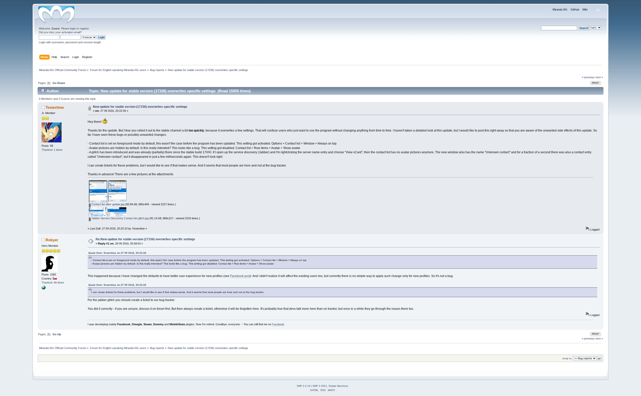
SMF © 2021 (319, 385)
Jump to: (567, 358)
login (73, 28)
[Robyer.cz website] (44, 288)
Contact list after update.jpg (107, 204)
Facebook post (240, 276)
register (84, 28)
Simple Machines (338, 385)
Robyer (52, 240)
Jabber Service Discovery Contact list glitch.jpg (120, 218)
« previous (588, 77)
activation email (71, 32)
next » (599, 77)
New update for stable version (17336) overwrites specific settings (140, 106)
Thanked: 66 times (53, 282)
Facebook (278, 324)
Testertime (55, 107)
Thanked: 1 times (52, 149)
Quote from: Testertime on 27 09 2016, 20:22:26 (117, 253)
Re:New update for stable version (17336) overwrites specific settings (145, 239)
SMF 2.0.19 (303, 385)
